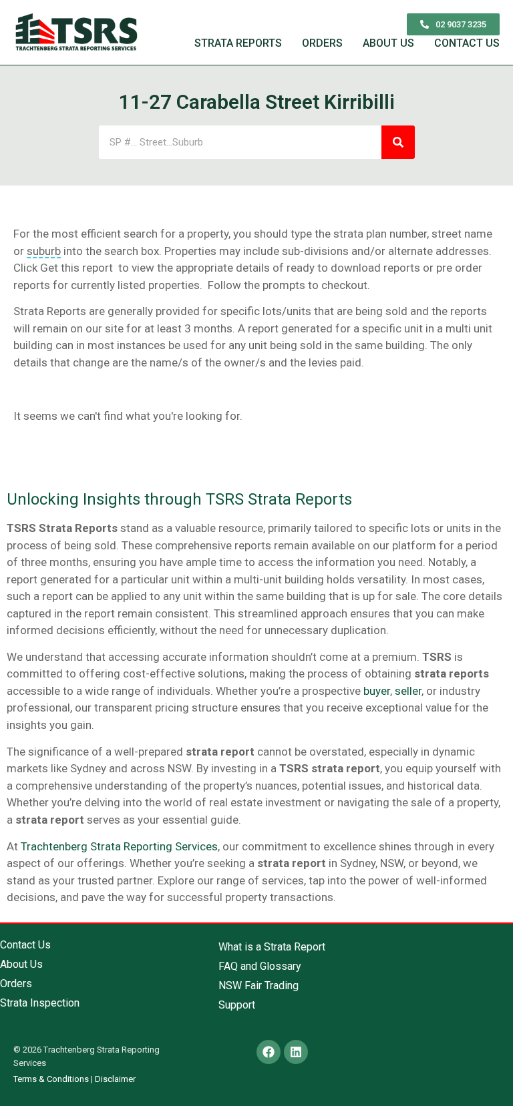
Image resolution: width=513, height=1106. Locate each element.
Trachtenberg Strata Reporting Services (119, 846)
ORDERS (322, 43)
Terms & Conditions (51, 1079)
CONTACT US (467, 43)
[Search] (398, 142)
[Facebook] (268, 1052)
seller (408, 691)
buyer (376, 691)
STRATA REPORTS (238, 43)
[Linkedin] (296, 1052)
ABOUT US (388, 43)
